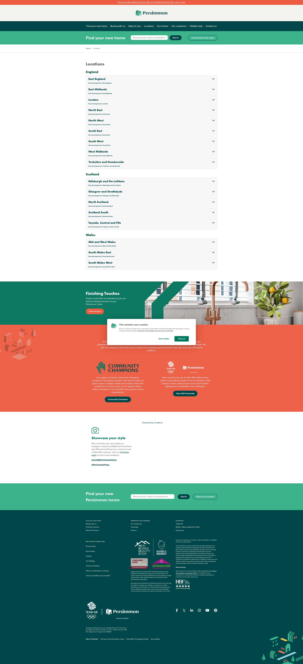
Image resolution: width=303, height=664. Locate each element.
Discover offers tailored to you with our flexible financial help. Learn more (151, 2)
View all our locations (205, 496)
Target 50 (179, 524)
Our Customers (136, 524)
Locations (149, 26)
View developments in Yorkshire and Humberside (104, 166)
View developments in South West (99, 145)
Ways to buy (134, 26)
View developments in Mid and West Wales (102, 246)
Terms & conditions (93, 566)
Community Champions (118, 399)
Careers (134, 530)
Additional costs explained (140, 520)
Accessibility (90, 551)
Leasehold (179, 520)
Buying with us (117, 26)
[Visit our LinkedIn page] (191, 610)
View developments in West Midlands (100, 156)
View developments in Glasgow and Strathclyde (103, 196)
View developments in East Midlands (100, 93)
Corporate (134, 527)
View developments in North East (99, 114)
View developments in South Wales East (101, 256)
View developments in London (98, 104)
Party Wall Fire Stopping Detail (137, 639)
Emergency (180, 530)
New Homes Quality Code (95, 541)
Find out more (95, 311)
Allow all (181, 338)
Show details (164, 338)
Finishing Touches (92, 527)
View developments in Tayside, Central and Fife (103, 227)
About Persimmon (92, 530)
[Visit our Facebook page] (177, 610)
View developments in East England (99, 83)
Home (88, 48)
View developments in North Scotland (100, 206)
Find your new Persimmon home (112, 639)
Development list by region (203, 37)
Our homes (162, 26)
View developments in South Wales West (101, 267)
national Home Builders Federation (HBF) (196, 572)
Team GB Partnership (185, 393)
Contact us (211, 26)
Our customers (179, 26)
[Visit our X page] (184, 610)
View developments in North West (99, 125)
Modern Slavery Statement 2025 (187, 527)
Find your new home (96, 26)
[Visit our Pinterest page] (215, 610)
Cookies (89, 556)
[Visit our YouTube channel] (207, 610)
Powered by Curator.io (152, 422)
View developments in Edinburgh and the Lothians (104, 185)
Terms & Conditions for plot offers (98, 575)
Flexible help (196, 26)
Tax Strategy (90, 561)
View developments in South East (99, 135)
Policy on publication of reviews (97, 571)
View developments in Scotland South (100, 216)
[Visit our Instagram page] (199, 610)
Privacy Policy (91, 546)
